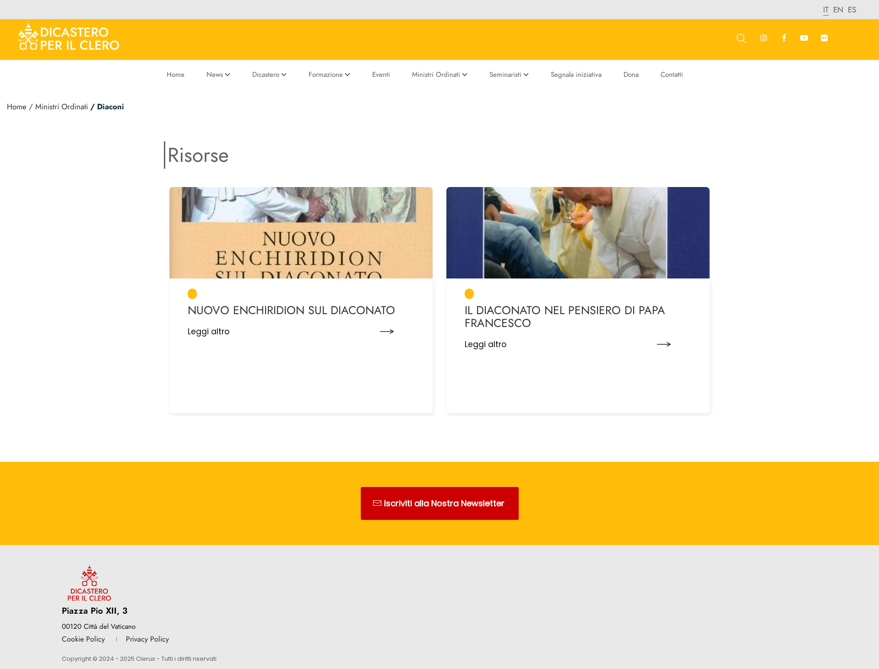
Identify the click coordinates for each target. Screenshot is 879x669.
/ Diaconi (107, 106)
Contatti (672, 74)
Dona (631, 74)
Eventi (381, 74)
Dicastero (265, 74)
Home (175, 74)
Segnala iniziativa (576, 74)
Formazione (326, 74)
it (826, 9)
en (838, 9)
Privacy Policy (147, 639)
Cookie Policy (83, 639)
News (214, 74)
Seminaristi (505, 74)
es (852, 9)
